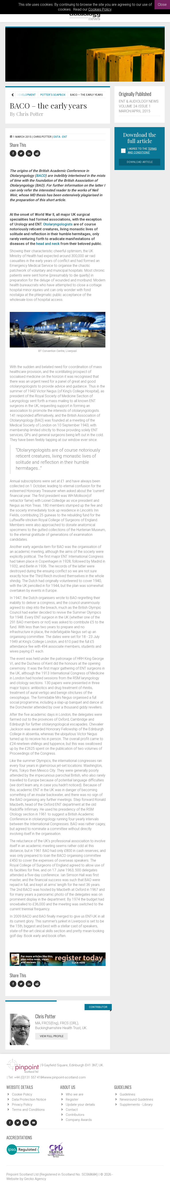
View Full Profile (52, 1036)
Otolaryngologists (58, 224)
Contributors (75, 1115)
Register (72, 1099)
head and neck (48, 244)
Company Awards (79, 1120)
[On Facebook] (14, 153)
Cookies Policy (99, 9)
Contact (72, 1110)
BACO (40, 176)
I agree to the (142, 150)
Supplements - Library (136, 1105)
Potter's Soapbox (53, 94)
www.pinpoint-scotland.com (65, 1077)
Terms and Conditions (28, 1110)
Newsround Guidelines (136, 1099)
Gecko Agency (35, 1179)
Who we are (74, 1094)
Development (26, 94)
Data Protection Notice (29, 1099)
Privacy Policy (22, 1105)
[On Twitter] (22, 153)
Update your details (80, 1105)
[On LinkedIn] (30, 153)
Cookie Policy (22, 1094)
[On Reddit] (37, 153)
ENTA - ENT (60, 136)
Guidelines (127, 1094)
